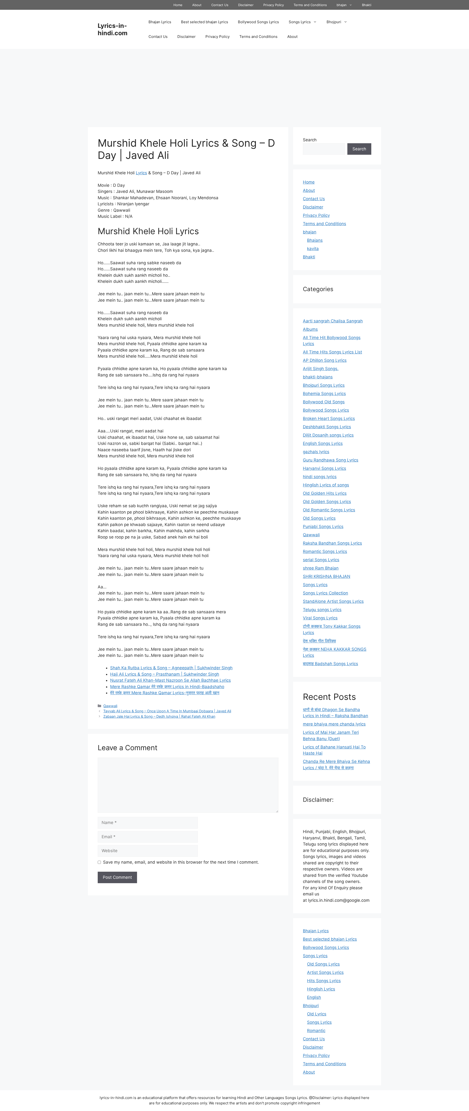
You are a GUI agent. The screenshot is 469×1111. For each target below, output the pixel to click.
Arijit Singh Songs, (321, 368)
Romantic (316, 1030)
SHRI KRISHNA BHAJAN (326, 576)
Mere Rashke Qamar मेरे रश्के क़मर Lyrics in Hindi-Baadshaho (167, 686)
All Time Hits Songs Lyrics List (332, 352)
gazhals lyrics (316, 451)
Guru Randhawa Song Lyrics (330, 460)
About (197, 5)
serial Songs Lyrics (321, 559)
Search (310, 139)
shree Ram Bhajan (321, 568)
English (314, 997)
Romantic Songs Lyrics (325, 551)
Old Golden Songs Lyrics (327, 501)
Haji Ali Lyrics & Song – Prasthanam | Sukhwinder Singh (164, 674)
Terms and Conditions (310, 5)
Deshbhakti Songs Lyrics (327, 426)
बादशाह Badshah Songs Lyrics (330, 663)
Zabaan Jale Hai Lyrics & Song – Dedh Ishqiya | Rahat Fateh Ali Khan (159, 716)
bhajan (342, 5)
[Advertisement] (234, 85)
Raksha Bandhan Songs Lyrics (332, 543)
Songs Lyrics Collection (325, 593)
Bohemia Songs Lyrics (324, 393)
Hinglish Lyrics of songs (326, 485)
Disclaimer (246, 5)
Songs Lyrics (300, 22)
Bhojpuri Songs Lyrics (324, 385)
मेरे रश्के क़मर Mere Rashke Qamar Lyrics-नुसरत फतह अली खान (164, 692)
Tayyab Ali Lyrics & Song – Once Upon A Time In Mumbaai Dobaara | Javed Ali (167, 711)
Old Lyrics (316, 1014)
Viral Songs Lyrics (320, 618)
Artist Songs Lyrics (325, 972)
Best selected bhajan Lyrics (204, 22)
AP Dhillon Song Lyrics (325, 360)
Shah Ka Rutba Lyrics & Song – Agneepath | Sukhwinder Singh (171, 667)
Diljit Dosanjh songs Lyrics (328, 435)
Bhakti (366, 5)
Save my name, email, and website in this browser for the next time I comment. (181, 862)
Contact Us (219, 5)
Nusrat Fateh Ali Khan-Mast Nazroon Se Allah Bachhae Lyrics (170, 680)
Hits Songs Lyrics (324, 980)
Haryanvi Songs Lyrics (324, 468)
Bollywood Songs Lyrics (258, 22)
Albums (310, 329)
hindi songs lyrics (320, 476)
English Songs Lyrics (323, 443)
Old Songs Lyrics (319, 518)
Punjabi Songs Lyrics (323, 526)
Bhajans (315, 240)
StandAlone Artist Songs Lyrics (333, 601)
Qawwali (110, 706)
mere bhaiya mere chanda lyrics (334, 724)
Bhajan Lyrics (160, 22)
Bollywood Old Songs (324, 401)
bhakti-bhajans (318, 376)
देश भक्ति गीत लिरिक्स (319, 640)
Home (177, 5)
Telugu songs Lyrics (322, 609)
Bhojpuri (334, 22)
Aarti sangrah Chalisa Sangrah (333, 321)
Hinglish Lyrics (321, 989)
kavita (313, 248)
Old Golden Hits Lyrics (325, 493)
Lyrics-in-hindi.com (113, 29)
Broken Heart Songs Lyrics (329, 418)
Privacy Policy (273, 5)
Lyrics (141, 172)
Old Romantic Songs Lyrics (329, 509)
